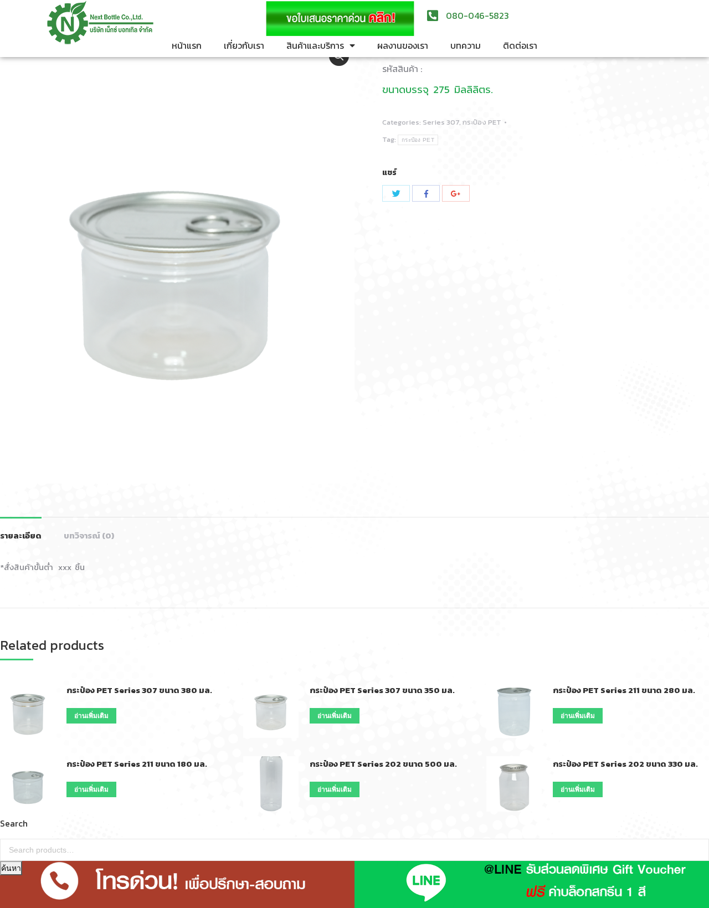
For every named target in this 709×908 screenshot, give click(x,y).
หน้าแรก (187, 45)
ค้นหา (11, 868)
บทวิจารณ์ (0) (89, 535)
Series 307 (441, 122)
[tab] (21, 530)
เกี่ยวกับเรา (244, 45)
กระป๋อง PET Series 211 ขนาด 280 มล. (624, 690)
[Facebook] (426, 193)
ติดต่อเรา (520, 45)
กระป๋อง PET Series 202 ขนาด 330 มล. (625, 763)
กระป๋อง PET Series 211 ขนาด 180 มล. (136, 763)
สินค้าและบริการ (315, 45)
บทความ (465, 45)
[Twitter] (396, 193)
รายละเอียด (21, 535)
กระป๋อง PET (482, 122)
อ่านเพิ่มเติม (91, 716)
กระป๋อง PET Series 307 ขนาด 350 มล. (382, 690)
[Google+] (456, 193)
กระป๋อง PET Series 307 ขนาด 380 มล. (139, 690)
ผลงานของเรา (402, 45)
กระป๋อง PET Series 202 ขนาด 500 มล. (383, 763)
